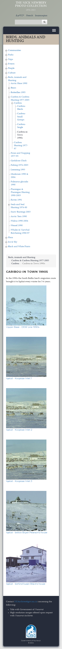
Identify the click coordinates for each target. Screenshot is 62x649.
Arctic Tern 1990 (19, 216)
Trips (10, 59)
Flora (10, 238)
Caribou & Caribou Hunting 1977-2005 (30, 261)
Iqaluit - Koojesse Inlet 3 (19, 481)
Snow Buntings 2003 (21, 212)
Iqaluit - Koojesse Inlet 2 (19, 429)
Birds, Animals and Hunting (21, 257)
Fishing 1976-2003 (19, 165)
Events (11, 64)
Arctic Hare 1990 (19, 83)
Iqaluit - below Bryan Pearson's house (26, 532)
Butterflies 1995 (18, 92)
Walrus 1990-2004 (19, 221)
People (11, 68)
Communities (14, 50)
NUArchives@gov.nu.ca (25, 602)
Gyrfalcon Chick (19, 161)
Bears (13, 88)
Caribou (18, 103)
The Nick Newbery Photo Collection (31, 6)
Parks (10, 55)
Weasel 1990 (17, 225)
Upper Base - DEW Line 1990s (22, 327)
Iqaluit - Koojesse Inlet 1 (19, 378)
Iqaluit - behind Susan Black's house (25, 583)
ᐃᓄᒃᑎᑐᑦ (20, 16)
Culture (11, 73)
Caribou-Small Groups (21, 117)
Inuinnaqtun (41, 16)
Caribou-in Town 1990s (22, 135)
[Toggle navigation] (54, 30)
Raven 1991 (16, 200)
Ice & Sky (12, 242)
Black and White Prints (19, 247)
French (29, 16)
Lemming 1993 (18, 170)
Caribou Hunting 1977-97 (21, 146)
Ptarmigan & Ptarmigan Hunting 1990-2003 (20, 192)
